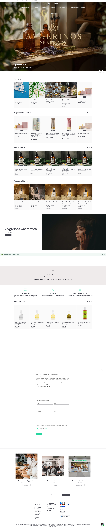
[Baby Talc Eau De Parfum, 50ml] (84, 94)
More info (103, 254)
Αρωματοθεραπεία (74, 7)
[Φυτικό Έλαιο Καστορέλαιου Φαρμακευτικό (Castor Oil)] (21, 317)
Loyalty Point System (39, 508)
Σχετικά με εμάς (37, 503)
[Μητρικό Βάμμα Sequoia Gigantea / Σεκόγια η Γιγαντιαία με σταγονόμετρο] (21, 163)
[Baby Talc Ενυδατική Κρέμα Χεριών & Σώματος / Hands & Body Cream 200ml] (69, 129)
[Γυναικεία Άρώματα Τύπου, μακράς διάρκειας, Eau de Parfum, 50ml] (21, 197)
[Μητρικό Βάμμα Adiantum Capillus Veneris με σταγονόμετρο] (84, 163)
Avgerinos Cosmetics (24, 7)
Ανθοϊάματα (43, 7)
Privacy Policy (37, 513)
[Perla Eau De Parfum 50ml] (84, 127)
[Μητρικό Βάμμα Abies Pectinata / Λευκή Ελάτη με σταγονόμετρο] (37, 163)
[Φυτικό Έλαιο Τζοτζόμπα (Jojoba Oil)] (37, 317)
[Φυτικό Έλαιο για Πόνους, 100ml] (84, 316)
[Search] (30, 3)
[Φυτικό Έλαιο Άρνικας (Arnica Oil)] (69, 317)
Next (39, 434)
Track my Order (37, 504)
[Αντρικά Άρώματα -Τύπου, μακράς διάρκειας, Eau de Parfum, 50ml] (37, 197)
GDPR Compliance (38, 511)
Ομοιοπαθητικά (35, 7)
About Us (83, 7)
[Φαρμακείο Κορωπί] (53, 466)
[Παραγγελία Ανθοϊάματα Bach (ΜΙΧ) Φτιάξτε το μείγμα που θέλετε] (69, 95)
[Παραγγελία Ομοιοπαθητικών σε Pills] (21, 94)
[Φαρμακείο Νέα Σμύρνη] (79, 466)
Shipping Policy (37, 514)
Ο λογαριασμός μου (38, 518)
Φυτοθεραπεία (52, 7)
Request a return (38, 505)
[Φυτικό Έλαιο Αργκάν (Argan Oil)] (53, 316)
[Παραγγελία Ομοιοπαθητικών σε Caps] (37, 94)
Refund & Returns (38, 515)
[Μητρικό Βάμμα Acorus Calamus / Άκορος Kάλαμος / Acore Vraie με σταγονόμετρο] (69, 163)
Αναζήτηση (37, 517)
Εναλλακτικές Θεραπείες (63, 7)
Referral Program (38, 507)
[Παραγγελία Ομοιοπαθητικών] (53, 93)
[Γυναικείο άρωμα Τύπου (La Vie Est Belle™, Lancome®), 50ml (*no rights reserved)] (69, 197)
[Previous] (100, 71)
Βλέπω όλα (89, 79)
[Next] (103, 71)
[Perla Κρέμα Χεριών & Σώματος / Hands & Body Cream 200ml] (53, 128)
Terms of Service (38, 510)
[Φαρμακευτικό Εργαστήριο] (26, 466)
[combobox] (22, 3)
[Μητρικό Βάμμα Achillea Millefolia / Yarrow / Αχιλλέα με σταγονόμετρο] (53, 163)
